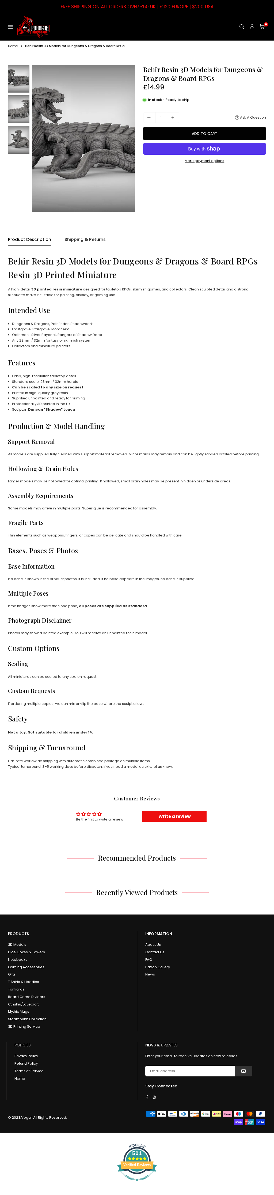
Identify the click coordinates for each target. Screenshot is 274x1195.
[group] (83, 138)
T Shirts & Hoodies (23, 981)
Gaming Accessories (26, 967)
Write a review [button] (174, 816)
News (150, 974)
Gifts (12, 974)
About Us (153, 944)
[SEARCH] (242, 26)
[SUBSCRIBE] (243, 1071)
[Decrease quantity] (149, 117)
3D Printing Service (24, 1026)
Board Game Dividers (26, 996)
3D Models (17, 944)
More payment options (204, 160)
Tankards (16, 989)
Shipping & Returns (85, 239)
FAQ (148, 959)
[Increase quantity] (173, 117)
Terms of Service (29, 1070)
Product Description (29, 239)
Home (13, 46)
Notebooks (17, 959)
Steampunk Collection (27, 1019)
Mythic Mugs (18, 1011)
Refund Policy (26, 1063)
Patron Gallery (157, 967)
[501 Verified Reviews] (137, 1183)
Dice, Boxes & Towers (26, 952)
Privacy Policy (26, 1055)
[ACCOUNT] (252, 26)
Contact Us (154, 952)
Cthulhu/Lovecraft (23, 1004)
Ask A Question (252, 117)
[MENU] (11, 27)
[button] (262, 26)
